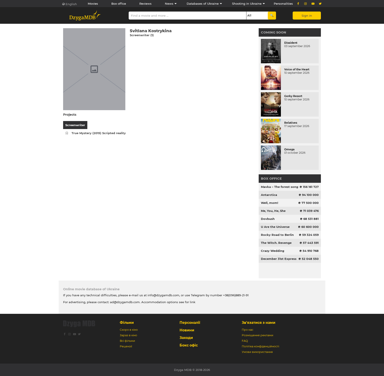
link (192, 302)
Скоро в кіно (129, 329)
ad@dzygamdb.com (125, 302)
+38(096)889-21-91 (236, 295)
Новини (187, 330)
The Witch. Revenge (276, 243)
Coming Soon (273, 32)
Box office (118, 3)
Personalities (283, 3)
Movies (93, 3)
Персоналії (190, 322)
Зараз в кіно (128, 335)
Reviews (145, 3)
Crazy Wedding (272, 251)
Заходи (186, 338)
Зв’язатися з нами (258, 322)
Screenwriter (75, 125)
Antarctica (269, 195)
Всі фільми (127, 340)
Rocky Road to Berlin (277, 235)
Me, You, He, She (273, 211)
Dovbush (268, 219)
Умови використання (257, 352)
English (71, 4)
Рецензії (126, 346)
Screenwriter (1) (142, 35)
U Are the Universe (275, 227)
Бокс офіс (189, 345)
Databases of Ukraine (203, 3)
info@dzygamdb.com (163, 295)
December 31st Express (278, 259)
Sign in (307, 15)
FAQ (245, 340)
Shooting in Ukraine (247, 3)
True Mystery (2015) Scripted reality (99, 133)
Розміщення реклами (257, 335)
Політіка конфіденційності (260, 346)
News (169, 3)
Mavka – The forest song (279, 187)
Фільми (127, 322)
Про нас (247, 329)
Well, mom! (269, 203)
